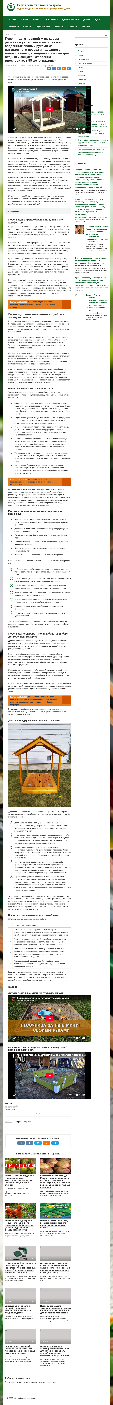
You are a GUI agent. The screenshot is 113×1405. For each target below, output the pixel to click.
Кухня (97, 19)
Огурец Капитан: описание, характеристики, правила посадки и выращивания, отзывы (54, 1224)
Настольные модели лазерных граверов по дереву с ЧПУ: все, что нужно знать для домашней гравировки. (55, 1309)
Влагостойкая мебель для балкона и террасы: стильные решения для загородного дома (93, 142)
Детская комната (70, 19)
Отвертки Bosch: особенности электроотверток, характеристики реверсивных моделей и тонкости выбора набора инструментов (20, 1268)
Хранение (72, 27)
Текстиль (59, 27)
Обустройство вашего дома (39, 5)
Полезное (14, 27)
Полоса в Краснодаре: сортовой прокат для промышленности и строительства (91, 114)
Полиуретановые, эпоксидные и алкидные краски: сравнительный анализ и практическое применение (92, 124)
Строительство (43, 27)
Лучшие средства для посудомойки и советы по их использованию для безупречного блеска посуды (90, 280)
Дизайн (86, 19)
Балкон (24, 19)
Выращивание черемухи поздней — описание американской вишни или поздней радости (18, 1309)
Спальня (27, 27)
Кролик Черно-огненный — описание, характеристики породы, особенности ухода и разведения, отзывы (20, 1349)
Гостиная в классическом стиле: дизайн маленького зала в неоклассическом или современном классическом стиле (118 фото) (55, 1268)
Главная (13, 19)
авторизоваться (49, 1382)
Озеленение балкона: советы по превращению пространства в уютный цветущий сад (91, 152)
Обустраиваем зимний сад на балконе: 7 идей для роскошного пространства (91, 133)
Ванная (36, 19)
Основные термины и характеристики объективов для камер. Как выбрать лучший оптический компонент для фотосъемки (55, 1351)
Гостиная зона (51, 19)
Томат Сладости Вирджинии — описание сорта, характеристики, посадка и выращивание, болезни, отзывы (19, 1180)
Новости (86, 27)
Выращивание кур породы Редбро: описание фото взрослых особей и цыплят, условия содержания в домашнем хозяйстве (19, 1225)
